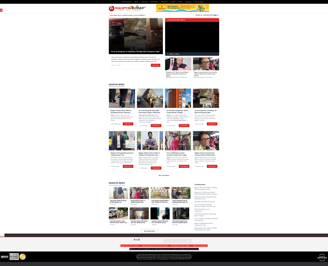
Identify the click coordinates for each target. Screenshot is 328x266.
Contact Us (159, 257)
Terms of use (165, 257)
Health (173, 2)
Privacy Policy (172, 257)
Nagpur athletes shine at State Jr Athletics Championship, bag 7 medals (149, 155)
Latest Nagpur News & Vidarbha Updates (121, 15)
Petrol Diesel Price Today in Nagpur (180, 245)
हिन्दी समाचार (154, 2)
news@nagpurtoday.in (163, 259)
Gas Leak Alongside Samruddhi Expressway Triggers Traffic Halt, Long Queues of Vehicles (149, 112)
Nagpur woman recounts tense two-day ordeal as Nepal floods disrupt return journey (205, 73)
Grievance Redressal (187, 257)
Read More (156, 65)
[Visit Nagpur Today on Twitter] (217, 15)
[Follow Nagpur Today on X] (136, 239)
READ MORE (128, 124)
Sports (136, 2)
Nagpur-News (152, 257)
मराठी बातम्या (164, 2)
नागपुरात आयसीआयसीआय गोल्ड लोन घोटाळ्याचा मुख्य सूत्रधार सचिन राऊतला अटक (180, 202)
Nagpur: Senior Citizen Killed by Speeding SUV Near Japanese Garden (121, 112)
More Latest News (164, 175)
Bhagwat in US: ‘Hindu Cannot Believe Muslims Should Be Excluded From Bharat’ (177, 73)
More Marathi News (149, 231)
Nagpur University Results (200, 245)
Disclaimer (178, 257)
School (180, 2)
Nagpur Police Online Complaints (130, 245)
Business (188, 2)
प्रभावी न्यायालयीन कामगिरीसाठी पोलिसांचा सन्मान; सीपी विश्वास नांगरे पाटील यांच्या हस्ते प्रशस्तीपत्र (160, 202)
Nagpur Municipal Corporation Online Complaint (155, 245)
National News (126, 2)
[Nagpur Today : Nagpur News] (127, 8)
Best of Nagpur (199, 2)
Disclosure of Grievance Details (144, 259)
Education (145, 2)
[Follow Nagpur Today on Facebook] (134, 239)
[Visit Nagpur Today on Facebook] (215, 15)
